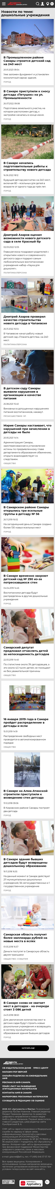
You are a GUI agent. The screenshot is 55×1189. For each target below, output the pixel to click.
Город (7, 82)
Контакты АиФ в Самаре (17, 1092)
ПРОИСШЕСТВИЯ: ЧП (15, 416)
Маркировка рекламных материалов (25, 1096)
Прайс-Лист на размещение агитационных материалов (19, 1087)
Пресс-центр (40, 1068)
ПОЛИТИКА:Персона (15, 273)
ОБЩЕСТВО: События (16, 959)
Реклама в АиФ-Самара (16, 1082)
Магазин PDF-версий (14, 1072)
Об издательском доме (16, 1068)
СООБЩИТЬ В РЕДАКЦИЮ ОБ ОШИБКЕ (23, 1100)
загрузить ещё (28, 1048)
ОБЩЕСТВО (10, 463)
